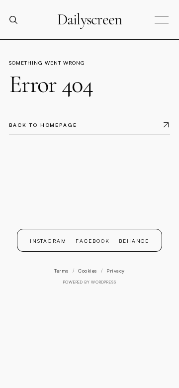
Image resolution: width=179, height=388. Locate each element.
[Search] (17, 20)
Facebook (93, 240)
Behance (134, 240)
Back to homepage (43, 125)
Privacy (115, 271)
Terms (61, 271)
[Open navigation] (162, 20)
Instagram (48, 240)
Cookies (87, 271)
